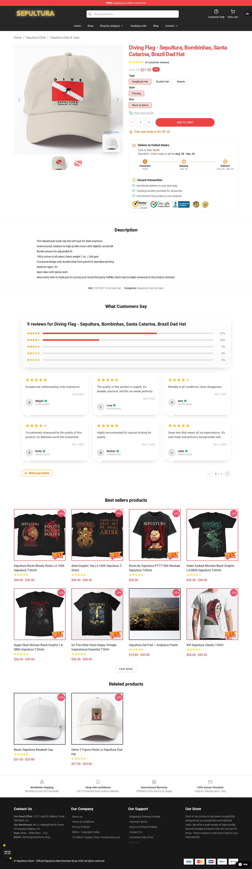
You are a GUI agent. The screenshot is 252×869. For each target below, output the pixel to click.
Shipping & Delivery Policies (144, 816)
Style (132, 87)
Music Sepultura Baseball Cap (33, 749)
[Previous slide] (19, 100)
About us (77, 816)
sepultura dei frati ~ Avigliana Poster (153, 645)
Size (131, 99)
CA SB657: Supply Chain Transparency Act (96, 837)
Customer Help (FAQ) (141, 837)
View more (126, 669)
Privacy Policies (81, 826)
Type (132, 75)
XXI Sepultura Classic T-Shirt (205, 645)
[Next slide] (117, 100)
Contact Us (135, 832)
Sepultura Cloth (36, 37)
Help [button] (245, 864)
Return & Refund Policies (143, 826)
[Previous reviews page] (209, 473)
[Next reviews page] (227, 473)
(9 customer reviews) (157, 62)
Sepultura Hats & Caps (65, 37)
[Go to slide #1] (59, 163)
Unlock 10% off (7, 853)
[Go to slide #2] (78, 163)
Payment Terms (138, 821)
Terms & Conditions (83, 821)
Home (18, 37)
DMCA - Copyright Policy (86, 832)
